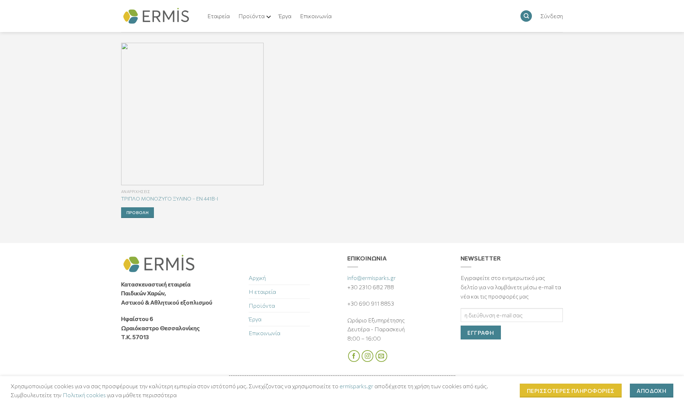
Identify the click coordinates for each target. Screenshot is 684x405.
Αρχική (257, 277)
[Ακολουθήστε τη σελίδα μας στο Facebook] (354, 356)
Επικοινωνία (264, 332)
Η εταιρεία (262, 291)
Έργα (255, 319)
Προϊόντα (262, 305)
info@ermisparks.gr (371, 277)
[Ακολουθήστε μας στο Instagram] (367, 356)
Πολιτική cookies (84, 394)
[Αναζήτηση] (526, 16)
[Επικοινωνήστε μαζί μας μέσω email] (381, 356)
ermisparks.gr (356, 386)
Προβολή (137, 212)
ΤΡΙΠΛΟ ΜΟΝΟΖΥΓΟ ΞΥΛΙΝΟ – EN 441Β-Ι (169, 198)
